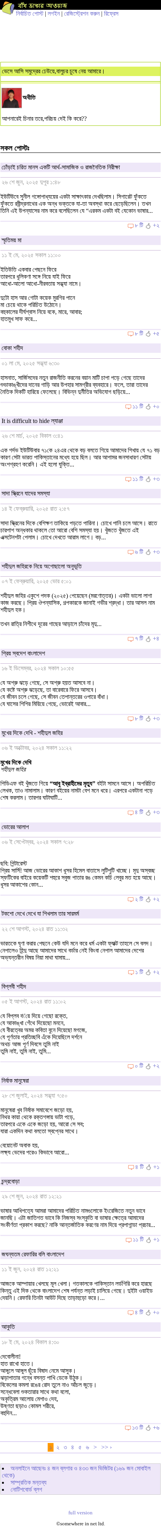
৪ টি (139, 812)
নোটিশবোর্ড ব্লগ (26, 1489)
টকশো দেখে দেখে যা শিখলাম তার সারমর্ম (40, 913)
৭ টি (139, 638)
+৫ (156, 333)
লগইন (54, 13)
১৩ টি (137, 1427)
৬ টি (139, 551)
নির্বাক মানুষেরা (15, 1080)
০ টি (139, 1065)
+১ (156, 1167)
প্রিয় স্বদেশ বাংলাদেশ (23, 653)
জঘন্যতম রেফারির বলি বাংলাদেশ (33, 1254)
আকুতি (8, 1326)
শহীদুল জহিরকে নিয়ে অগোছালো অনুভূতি (42, 566)
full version (80, 1513)
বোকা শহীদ (12, 348)
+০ (156, 406)
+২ (156, 225)
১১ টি (137, 406)
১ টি (139, 972)
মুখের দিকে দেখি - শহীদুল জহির (32, 733)
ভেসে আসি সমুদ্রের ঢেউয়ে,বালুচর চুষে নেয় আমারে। (53, 71)
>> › (106, 1447)
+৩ (156, 479)
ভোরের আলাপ (15, 827)
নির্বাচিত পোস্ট (29, 13)
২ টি (139, 899)
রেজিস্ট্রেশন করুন (82, 13)
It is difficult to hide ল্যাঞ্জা (32, 420)
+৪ (156, 638)
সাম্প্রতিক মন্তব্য (29, 1482)
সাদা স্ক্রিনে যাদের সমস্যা (26, 493)
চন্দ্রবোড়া (11, 1181)
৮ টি (139, 225)
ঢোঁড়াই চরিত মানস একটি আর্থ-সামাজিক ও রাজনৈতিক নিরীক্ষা (61, 167)
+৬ (156, 1427)
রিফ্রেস (111, 13)
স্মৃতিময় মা (11, 240)
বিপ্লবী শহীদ (14, 986)
